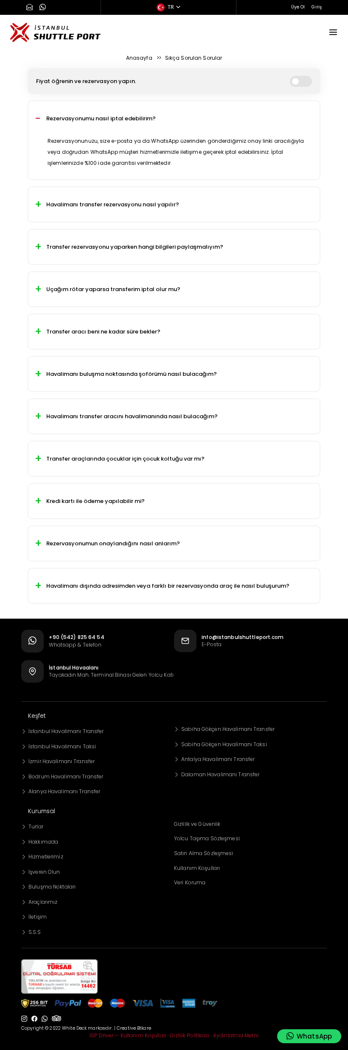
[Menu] (333, 32)
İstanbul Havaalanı (73, 667)
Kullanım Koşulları (197, 868)
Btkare (144, 1028)
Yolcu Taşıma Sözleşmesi (207, 838)
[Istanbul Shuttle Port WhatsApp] (42, 7)
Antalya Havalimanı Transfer (218, 759)
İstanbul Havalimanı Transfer (66, 731)
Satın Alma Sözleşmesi (203, 853)
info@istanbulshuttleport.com (242, 637)
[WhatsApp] (45, 1019)
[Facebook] (34, 1019)
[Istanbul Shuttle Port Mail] (29, 7)
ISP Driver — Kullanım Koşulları (128, 1035)
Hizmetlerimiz (45, 856)
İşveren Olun (44, 871)
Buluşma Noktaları (52, 886)
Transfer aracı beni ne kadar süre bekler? (103, 332)
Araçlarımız (42, 902)
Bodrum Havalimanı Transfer (65, 776)
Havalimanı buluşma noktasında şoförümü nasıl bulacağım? (131, 374)
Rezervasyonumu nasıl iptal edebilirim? (101, 118)
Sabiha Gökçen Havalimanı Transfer (228, 729)
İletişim (37, 916)
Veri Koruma (189, 882)
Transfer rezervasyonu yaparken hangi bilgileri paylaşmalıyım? (134, 247)
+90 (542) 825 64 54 (76, 637)
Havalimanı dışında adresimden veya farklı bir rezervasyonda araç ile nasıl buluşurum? (167, 586)
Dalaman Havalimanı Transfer (220, 774)
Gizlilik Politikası (189, 1035)
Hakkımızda (43, 841)
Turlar (35, 826)
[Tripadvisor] (56, 1019)
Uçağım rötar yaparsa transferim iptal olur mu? (113, 289)
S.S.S (34, 932)
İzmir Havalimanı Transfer (61, 761)
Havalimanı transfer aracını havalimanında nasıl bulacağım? (132, 416)
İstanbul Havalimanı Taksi (62, 746)
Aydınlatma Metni (235, 1035)
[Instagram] (24, 1019)
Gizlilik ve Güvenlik (197, 824)
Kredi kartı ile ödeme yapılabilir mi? (95, 501)
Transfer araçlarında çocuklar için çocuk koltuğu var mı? (125, 459)
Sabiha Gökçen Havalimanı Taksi (224, 744)
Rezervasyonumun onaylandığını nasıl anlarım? (113, 543)
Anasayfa (139, 57)
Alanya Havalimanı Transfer (64, 791)
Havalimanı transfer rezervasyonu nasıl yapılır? (112, 204)
